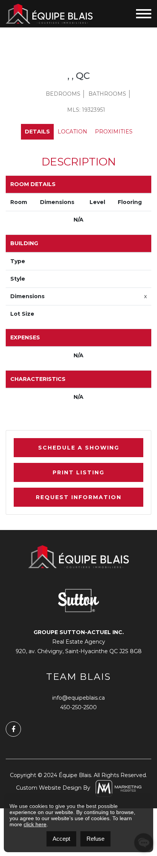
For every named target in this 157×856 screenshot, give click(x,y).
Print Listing (78, 472)
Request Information (79, 497)
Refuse (95, 838)
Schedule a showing (78, 447)
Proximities (114, 131)
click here (35, 824)
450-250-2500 (78, 707)
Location (72, 131)
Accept (61, 838)
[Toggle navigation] (143, 14)
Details (37, 131)
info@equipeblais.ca (78, 697)
